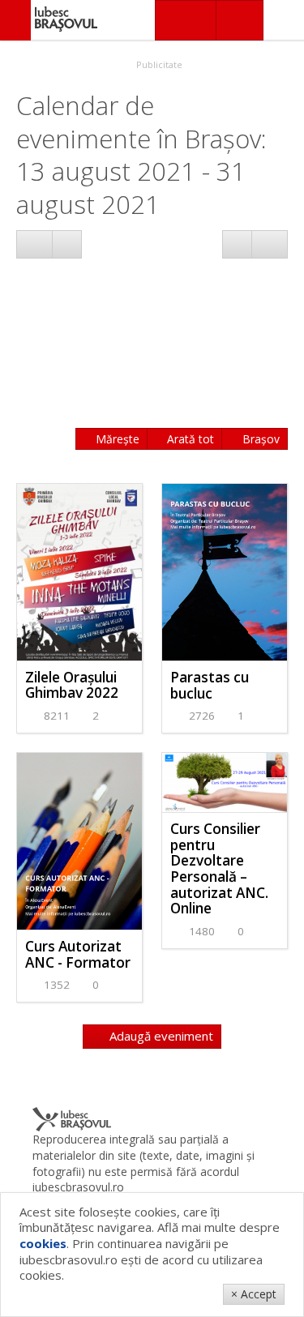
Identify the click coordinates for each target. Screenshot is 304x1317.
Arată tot (189, 439)
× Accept (253, 1294)
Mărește (115, 439)
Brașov (259, 439)
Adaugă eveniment (159, 1036)
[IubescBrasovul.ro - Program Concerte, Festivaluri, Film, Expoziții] (15, 20)
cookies (42, 1243)
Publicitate (158, 64)
